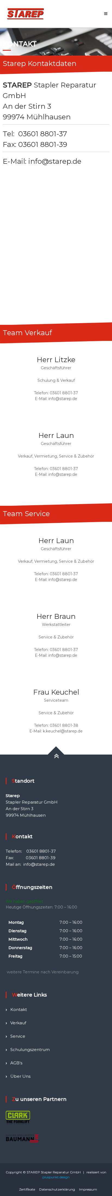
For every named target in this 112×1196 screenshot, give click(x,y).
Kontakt (18, 1009)
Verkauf (18, 1022)
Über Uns (20, 1076)
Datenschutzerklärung (57, 1189)
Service (17, 1036)
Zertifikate (27, 1189)
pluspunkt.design (56, 1177)
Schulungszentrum (30, 1049)
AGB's (16, 1062)
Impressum (88, 1189)
